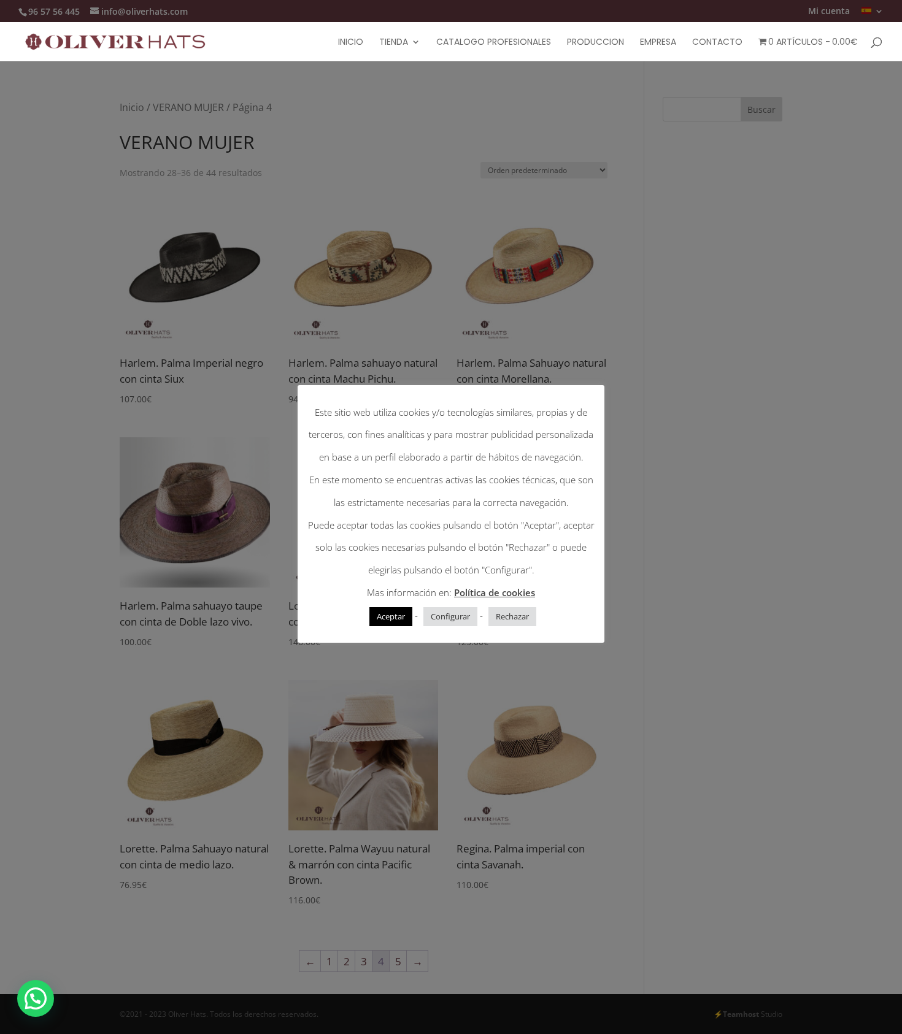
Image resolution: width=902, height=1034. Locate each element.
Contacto (717, 42)
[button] (35, 998)
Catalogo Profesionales (493, 42)
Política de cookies (494, 592)
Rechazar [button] (512, 616)
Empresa (658, 42)
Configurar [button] (450, 616)
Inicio (350, 42)
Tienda (393, 42)
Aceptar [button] (391, 616)
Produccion (595, 42)
